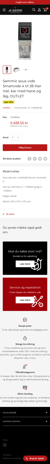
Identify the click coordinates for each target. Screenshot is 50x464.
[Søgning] (33, 9)
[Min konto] (39, 9)
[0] (45, 9)
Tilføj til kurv (25, 147)
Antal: (6, 137)
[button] (35, 458)
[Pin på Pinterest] (35, 159)
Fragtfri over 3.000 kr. (25, 2)
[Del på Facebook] (29, 159)
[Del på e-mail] (45, 159)
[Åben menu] (4, 10)
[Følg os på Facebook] (5, 445)
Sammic (7, 107)
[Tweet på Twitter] (40, 159)
